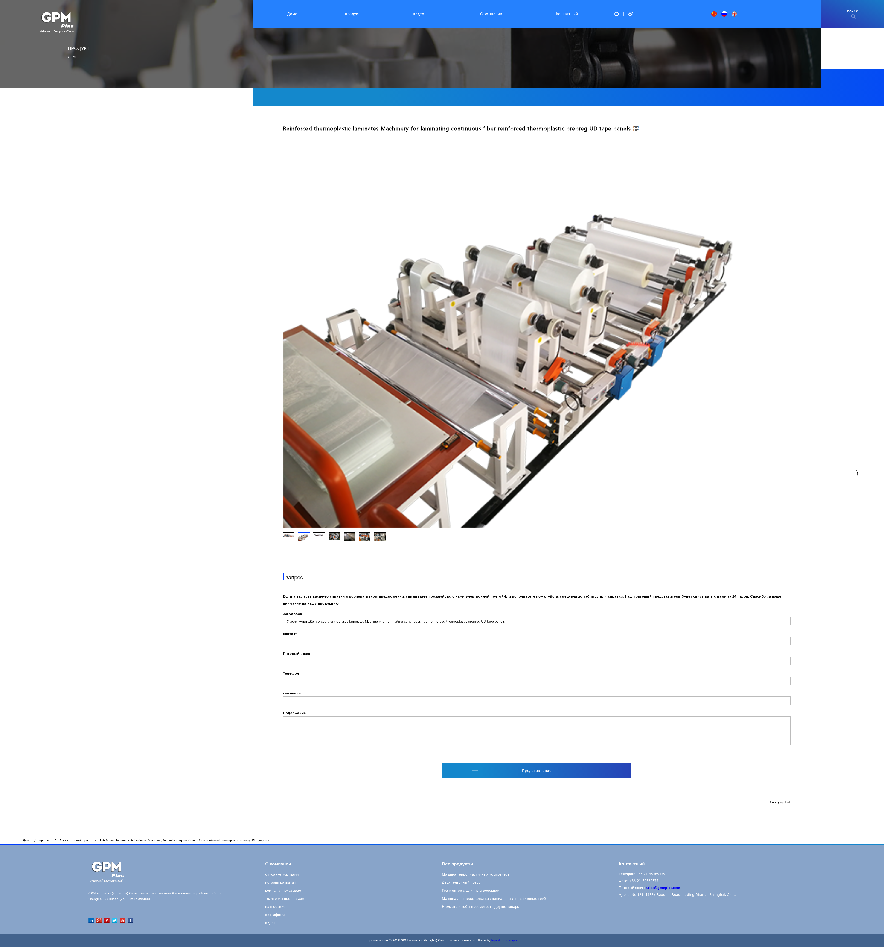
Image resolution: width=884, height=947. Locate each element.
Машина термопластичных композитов (475, 874)
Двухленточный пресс (461, 882)
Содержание (294, 713)
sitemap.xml (512, 940)
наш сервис (275, 906)
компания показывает (284, 890)
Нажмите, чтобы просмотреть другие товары (481, 906)
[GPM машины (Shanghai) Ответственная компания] (57, 16)
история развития (280, 882)
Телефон (291, 673)
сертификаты (276, 914)
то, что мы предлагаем (285, 898)
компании (292, 693)
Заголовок (292, 613)
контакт (290, 633)
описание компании (282, 874)
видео (270, 922)
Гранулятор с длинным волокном (471, 890)
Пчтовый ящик (296, 653)
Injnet (495, 940)
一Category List (778, 802)
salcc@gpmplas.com (663, 887)
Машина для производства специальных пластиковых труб (494, 898)
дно (858, 473)
